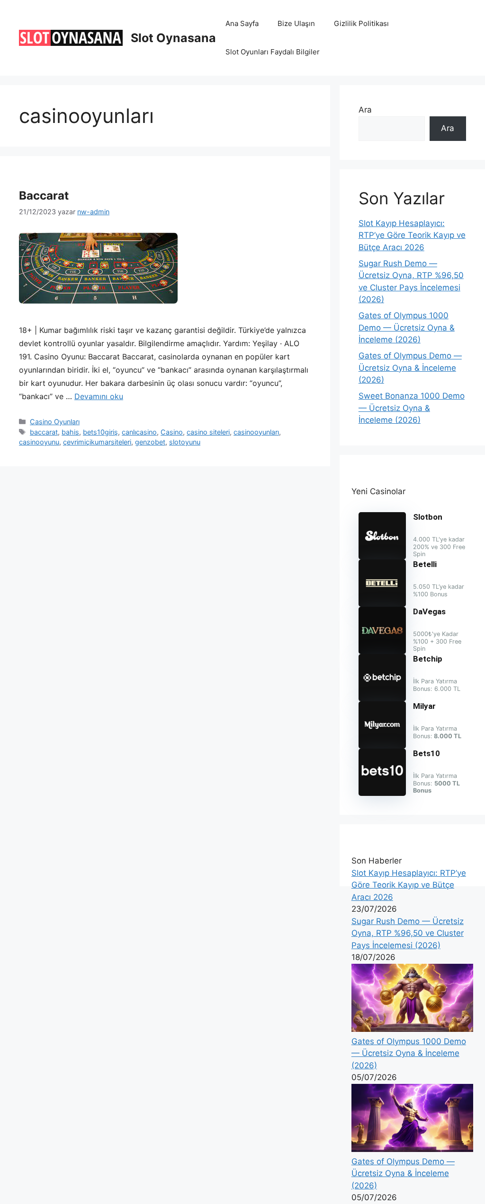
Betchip (427, 658)
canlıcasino (139, 432)
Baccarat (44, 195)
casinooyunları (256, 432)
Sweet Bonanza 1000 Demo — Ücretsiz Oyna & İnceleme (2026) (412, 408)
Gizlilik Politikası (361, 23)
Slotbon (427, 517)
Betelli (425, 564)
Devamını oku (98, 396)
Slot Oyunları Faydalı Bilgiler (272, 51)
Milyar (424, 706)
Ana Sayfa (242, 23)
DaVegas (429, 611)
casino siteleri (208, 432)
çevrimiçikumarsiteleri (97, 442)
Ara (365, 109)
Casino (172, 432)
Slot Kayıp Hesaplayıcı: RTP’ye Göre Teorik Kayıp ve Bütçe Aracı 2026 (412, 235)
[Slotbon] (382, 556)
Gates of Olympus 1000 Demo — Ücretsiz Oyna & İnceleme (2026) (407, 327)
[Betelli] (382, 604)
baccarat (44, 432)
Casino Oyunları (55, 422)
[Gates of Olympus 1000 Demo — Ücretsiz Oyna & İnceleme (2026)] (412, 1029)
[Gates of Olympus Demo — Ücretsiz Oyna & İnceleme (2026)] (412, 1149)
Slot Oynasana (173, 38)
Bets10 (426, 753)
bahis (70, 432)
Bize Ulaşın (296, 23)
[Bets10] (382, 793)
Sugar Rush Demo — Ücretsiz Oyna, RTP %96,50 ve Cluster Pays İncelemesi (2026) (407, 933)
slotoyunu (184, 442)
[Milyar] (382, 745)
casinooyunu (39, 442)
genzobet (150, 442)
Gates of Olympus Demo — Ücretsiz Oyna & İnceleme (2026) (410, 367)
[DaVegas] (382, 651)
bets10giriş (100, 432)
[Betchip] (382, 698)
